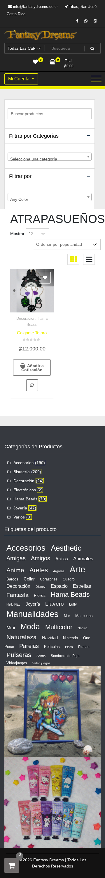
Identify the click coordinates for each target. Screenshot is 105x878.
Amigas (16, 558)
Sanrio (41, 656)
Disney (41, 586)
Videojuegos (16, 663)
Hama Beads (25, 499)
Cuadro (69, 579)
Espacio (59, 586)
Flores (40, 595)
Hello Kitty (13, 604)
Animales (83, 558)
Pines (69, 647)
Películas (52, 646)
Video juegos (41, 663)
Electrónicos (24, 490)
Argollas (58, 571)
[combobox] (50, 157)
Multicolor (58, 627)
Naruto (82, 628)
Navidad (50, 637)
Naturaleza (21, 637)
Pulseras (18, 654)
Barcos (12, 579)
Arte (77, 569)
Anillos (61, 558)
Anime (15, 570)
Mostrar (17, 233)
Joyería (20, 508)
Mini (10, 627)
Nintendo (70, 638)
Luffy (73, 604)
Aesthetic (66, 548)
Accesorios (23, 462)
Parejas (29, 646)
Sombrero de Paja (65, 656)
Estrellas (82, 586)
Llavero (54, 604)
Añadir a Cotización (32, 367)
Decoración (25, 318)
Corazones (48, 579)
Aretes (38, 570)
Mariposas (84, 615)
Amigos (40, 558)
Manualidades (32, 614)
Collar (29, 578)
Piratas (83, 647)
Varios (19, 517)
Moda (30, 626)
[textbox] (49, 159)
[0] (11, 865)
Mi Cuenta (19, 78)
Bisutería (21, 471)
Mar (67, 616)
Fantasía (17, 595)
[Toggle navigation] (96, 79)
